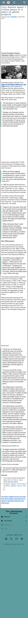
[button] (14, 517)
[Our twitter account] (11, 539)
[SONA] (4, 490)
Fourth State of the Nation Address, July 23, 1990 (15, 485)
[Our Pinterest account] (22, 539)
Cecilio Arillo (12, 480)
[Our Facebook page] (6, 539)
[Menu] (3, 2)
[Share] (14, 2)
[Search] (8, 2)
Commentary (13, 17)
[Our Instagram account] (16, 539)
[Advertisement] (14, 36)
